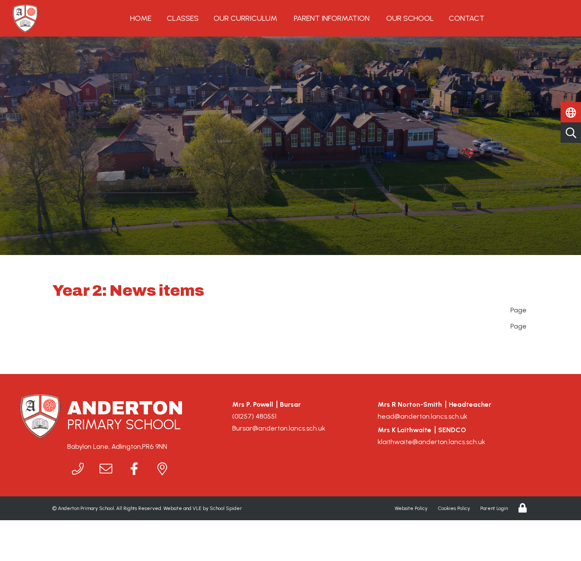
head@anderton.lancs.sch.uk (422, 416)
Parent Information (332, 18)
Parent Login (494, 508)
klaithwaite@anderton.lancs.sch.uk (431, 442)
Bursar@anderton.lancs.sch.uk (278, 428)
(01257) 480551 (254, 416)
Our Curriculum (245, 18)
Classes (183, 18)
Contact (466, 18)
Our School (410, 18)
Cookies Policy (454, 508)
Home (140, 18)
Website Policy (411, 508)
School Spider (226, 508)
